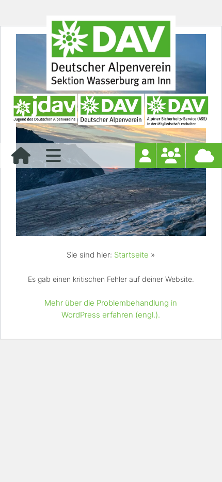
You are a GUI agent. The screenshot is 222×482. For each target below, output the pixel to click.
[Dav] (111, 111)
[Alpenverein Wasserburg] (111, 87)
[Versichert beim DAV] (178, 111)
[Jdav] (44, 111)
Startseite (131, 255)
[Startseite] (20, 159)
